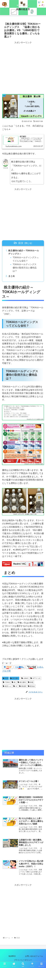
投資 (6, 678)
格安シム (8, 686)
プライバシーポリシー (25, 960)
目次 (20, 242)
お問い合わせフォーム (34, 956)
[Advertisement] (23, 68)
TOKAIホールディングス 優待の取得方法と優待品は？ (26, 267)
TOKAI (7, 682)
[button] (41, 574)
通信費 (23, 686)
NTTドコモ (36, 678)
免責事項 (12, 956)
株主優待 (15, 678)
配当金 (32, 686)
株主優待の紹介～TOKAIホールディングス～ (23, 252)
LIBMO (25, 678)
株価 (31, 682)
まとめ (11, 276)
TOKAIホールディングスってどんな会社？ (26, 259)
